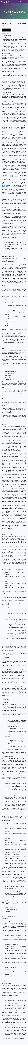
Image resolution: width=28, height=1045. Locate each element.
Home (2, 3)
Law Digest (5, 3)
